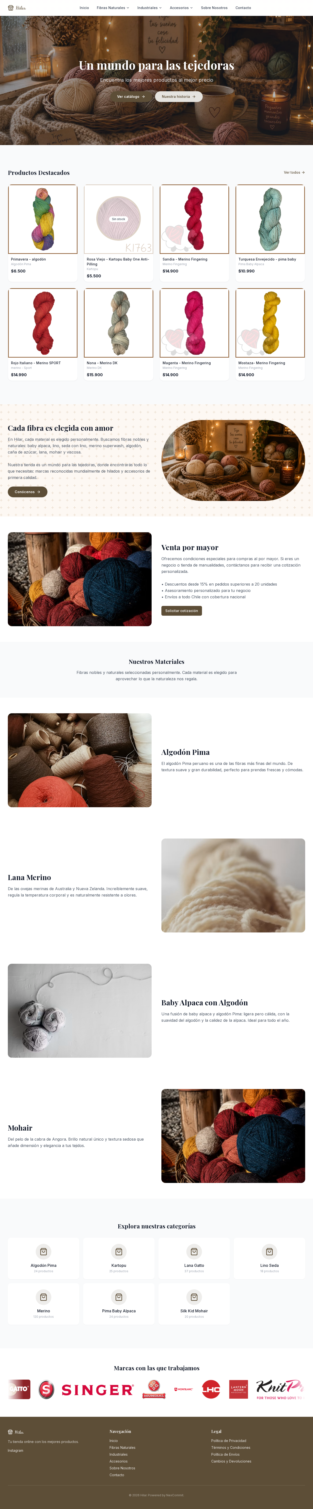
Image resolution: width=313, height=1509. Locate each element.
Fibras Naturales (111, 8)
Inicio (84, 8)
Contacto (243, 8)
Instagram (15, 1450)
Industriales (147, 8)
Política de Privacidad (228, 1441)
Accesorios (179, 8)
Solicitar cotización (181, 611)
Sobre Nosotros (214, 8)
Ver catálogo (128, 96)
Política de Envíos (225, 1454)
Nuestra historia (176, 96)
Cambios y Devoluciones (231, 1461)
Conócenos (25, 492)
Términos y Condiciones (230, 1447)
